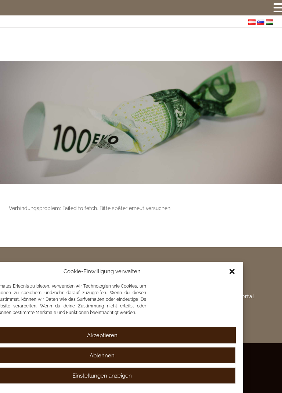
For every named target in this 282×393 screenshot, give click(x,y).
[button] (232, 271)
